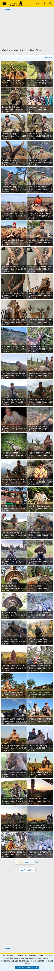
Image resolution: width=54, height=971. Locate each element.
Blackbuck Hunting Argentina (15, 532)
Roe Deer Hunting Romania (14, 346)
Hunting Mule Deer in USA (40, 851)
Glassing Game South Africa (14, 665)
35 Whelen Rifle (9, 506)
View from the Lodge (37, 798)
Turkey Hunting (9, 585)
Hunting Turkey (9, 559)
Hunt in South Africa (11, 825)
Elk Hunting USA (9, 639)
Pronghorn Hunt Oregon (39, 213)
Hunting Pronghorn (37, 107)
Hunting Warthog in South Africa (16, 745)
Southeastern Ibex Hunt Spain (15, 213)
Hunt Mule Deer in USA (38, 612)
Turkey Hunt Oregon (37, 80)
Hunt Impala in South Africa (40, 772)
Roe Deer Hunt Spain (11, 80)
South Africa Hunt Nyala (39, 745)
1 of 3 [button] (18, 862)
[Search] (50, 3)
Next (27, 862)
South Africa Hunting (37, 825)
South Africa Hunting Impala (14, 692)
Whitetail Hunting (36, 479)
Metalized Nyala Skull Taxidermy (16, 266)
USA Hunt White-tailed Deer (14, 851)
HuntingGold (9, 83)
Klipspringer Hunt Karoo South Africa (18, 479)
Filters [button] (47, 57)
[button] (4, 3)
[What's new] (44, 3)
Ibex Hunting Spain (10, 133)
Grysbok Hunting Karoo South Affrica (18, 426)
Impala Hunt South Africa (39, 718)
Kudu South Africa (10, 452)
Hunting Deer (34, 532)
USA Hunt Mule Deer (37, 639)
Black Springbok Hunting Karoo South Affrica (22, 399)
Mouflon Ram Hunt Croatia (40, 240)
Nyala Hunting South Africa (14, 772)
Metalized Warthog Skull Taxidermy (17, 319)
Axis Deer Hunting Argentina (41, 506)
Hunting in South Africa (38, 692)
